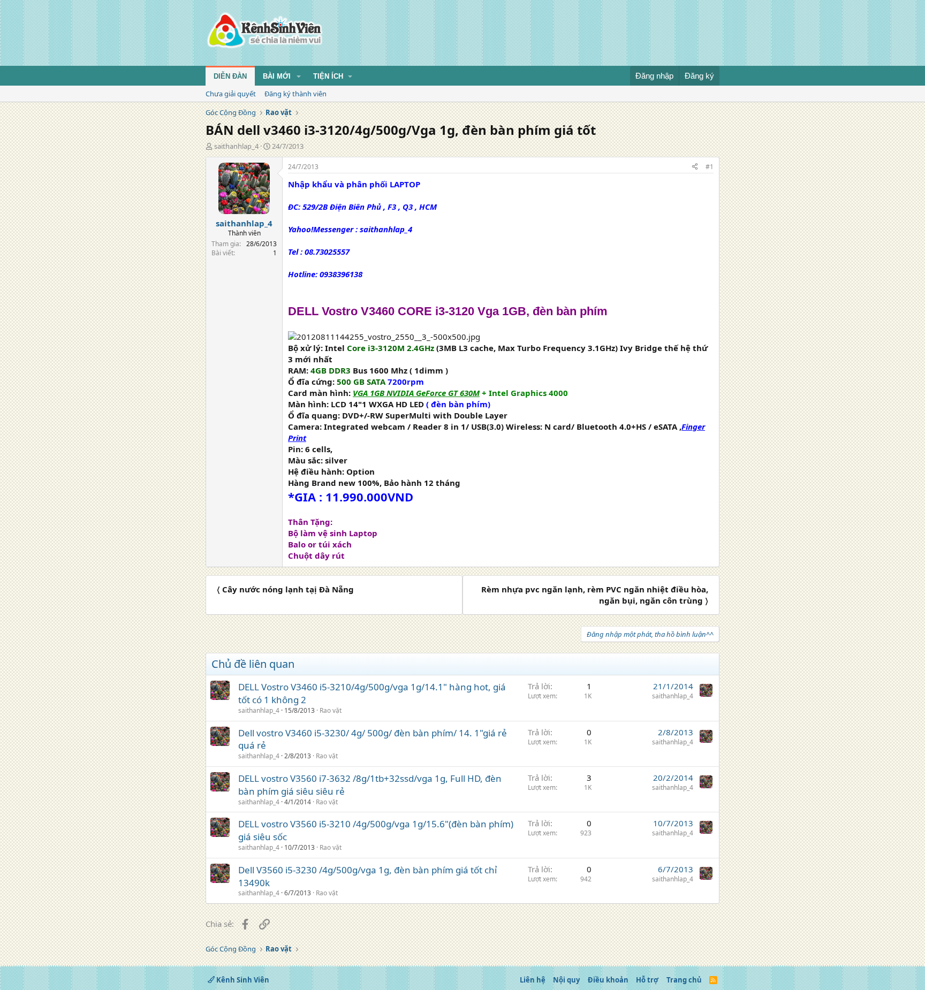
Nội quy (566, 980)
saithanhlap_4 (236, 146)
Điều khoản (608, 980)
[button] (299, 76)
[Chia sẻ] (695, 167)
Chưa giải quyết (231, 93)
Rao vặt (331, 710)
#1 (710, 166)
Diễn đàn (230, 76)
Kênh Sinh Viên (242, 980)
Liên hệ (532, 980)
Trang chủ (684, 980)
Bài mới (277, 76)
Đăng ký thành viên (295, 93)
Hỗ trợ (647, 980)
